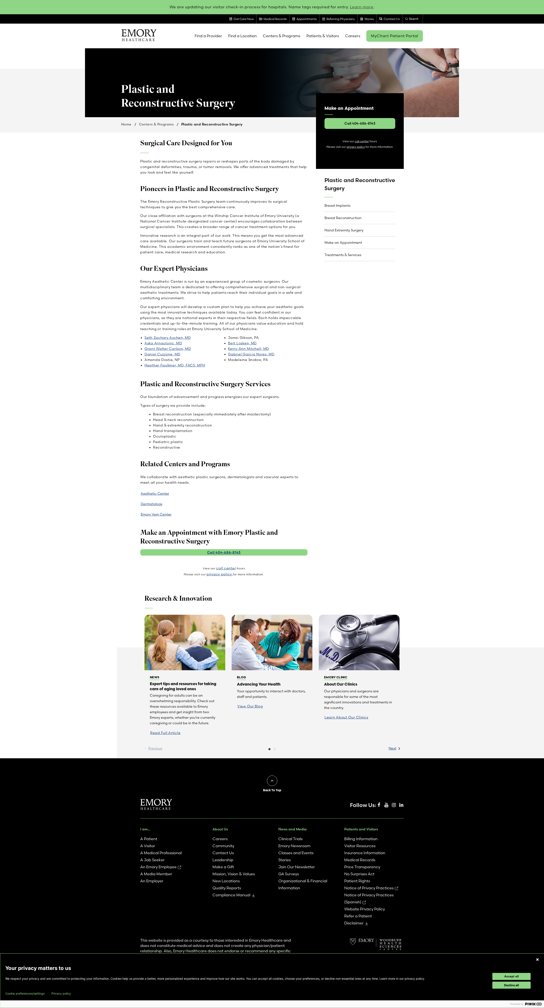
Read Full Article (165, 733)
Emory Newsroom (294, 845)
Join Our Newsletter (296, 866)
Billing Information (361, 838)
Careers (220, 838)
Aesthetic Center (155, 493)
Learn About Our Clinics (346, 717)
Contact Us (223, 852)
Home (126, 124)
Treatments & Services (342, 255)
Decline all (511, 985)
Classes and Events (295, 852)
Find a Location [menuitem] (242, 35)
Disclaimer (354, 923)
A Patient (148, 838)
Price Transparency (362, 866)
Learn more (362, 6)
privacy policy (220, 574)
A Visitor (147, 845)
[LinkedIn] (401, 805)
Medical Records (359, 859)
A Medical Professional (161, 852)
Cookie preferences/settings (25, 993)
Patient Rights (357, 880)
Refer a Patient (358, 916)
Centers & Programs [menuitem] (281, 35)
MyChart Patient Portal (394, 35)
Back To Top (272, 790)
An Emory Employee (158, 866)
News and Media (292, 829)
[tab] (269, 749)
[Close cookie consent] (537, 959)
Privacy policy (61, 993)
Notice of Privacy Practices (369, 887)
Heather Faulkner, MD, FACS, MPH (174, 365)
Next (392, 748)
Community (223, 845)
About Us (220, 829)
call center (226, 568)
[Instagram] (393, 805)
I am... (145, 829)
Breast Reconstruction (342, 218)
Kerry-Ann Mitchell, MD (248, 348)
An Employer (151, 880)
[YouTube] (386, 805)
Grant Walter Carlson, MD (167, 348)
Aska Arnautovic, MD (163, 343)
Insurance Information (364, 852)
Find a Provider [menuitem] (208, 35)
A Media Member (156, 873)
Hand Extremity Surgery (343, 230)
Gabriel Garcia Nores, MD (251, 354)
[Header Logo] (139, 36)
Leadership (222, 859)
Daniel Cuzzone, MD (162, 354)
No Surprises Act (359, 873)
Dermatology (151, 504)
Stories (284, 859)
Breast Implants (337, 205)
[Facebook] (378, 805)
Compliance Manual (231, 895)
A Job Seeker (152, 859)
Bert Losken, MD (242, 343)
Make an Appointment (343, 242)
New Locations (226, 880)
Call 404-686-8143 (224, 552)
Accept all (511, 976)
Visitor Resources (359, 845)
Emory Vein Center (156, 514)
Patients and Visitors (361, 829)
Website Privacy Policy (364, 909)
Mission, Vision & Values (233, 873)
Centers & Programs (156, 124)
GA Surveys (288, 873)
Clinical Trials (290, 838)
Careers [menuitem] (352, 35)
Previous (155, 748)
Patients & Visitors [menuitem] (322, 35)
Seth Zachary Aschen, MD (167, 337)
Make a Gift (223, 866)
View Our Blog (250, 706)
